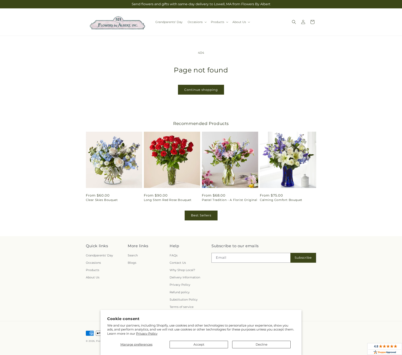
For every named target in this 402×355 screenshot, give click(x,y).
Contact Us (178, 263)
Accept (198, 344)
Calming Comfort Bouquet (281, 200)
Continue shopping (201, 90)
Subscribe (303, 258)
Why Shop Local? (182, 270)
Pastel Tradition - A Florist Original (229, 200)
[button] (196, 22)
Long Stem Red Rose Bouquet (168, 200)
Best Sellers (201, 215)
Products (92, 270)
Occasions (93, 263)
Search (133, 255)
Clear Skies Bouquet (102, 200)
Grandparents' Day (99, 255)
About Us (92, 277)
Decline (261, 344)
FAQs (174, 255)
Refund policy (180, 292)
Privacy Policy (146, 334)
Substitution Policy (184, 299)
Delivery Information (185, 277)
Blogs (132, 263)
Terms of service (181, 307)
